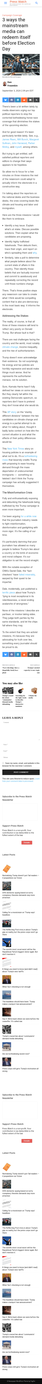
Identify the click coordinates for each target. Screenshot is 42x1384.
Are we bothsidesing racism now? (16, 1054)
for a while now (28, 516)
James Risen (9, 139)
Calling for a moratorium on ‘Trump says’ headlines (18, 913)
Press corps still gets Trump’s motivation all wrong (20, 1070)
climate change (10, 347)
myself (18, 146)
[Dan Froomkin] (4, 84)
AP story (11, 412)
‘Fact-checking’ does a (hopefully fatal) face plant (10, 670)
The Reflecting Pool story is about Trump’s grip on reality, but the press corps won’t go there (20, 932)
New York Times (15, 448)
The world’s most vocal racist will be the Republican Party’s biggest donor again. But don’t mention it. (20, 951)
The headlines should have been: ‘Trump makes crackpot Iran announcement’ (18, 1003)
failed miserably (26, 574)
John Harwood (19, 143)
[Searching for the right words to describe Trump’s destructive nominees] (21, 690)
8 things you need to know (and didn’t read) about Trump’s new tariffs (19, 970)
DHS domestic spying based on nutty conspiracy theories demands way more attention (18, 895)
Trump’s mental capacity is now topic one (32, 670)
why (35, 252)
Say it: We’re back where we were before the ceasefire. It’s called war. (20, 1020)
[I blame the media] (34, 690)
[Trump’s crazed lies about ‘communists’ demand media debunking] (7, 690)
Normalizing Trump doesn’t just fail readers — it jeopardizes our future (20, 876)
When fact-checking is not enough (16, 987)
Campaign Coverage (12, 15)
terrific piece (8, 592)
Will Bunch (22, 139)
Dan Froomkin (12, 84)
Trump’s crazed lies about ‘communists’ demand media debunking (7, 700)
